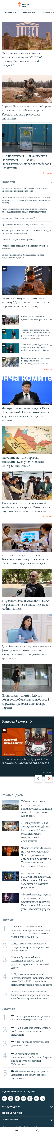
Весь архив (47, 173)
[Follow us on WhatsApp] (30, 1098)
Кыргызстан (29, 13)
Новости (8, 182)
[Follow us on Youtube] (4, 1098)
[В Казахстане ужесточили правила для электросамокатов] (10, 320)
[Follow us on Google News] (36, 1098)
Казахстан (10, 13)
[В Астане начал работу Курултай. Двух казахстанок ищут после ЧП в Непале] (27, 742)
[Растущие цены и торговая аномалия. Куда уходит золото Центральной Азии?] (27, 440)
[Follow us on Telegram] (23, 1098)
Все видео (48, 370)
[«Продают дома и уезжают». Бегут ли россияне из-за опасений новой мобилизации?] (27, 583)
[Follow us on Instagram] (10, 1098)
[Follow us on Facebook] (17, 1098)
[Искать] (37, 1130)
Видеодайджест (14, 722)
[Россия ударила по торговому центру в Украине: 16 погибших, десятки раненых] (10, 362)
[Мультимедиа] (16, 1130)
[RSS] (42, 1098)
